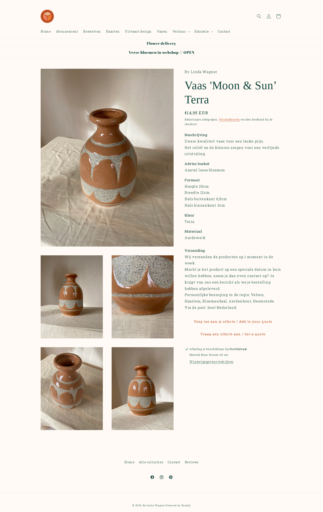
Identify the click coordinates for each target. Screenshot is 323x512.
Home (129, 462)
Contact (174, 462)
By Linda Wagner (154, 505)
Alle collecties (151, 462)
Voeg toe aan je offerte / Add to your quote (233, 321)
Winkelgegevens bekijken (211, 361)
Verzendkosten (229, 119)
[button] (181, 31)
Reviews (192, 462)
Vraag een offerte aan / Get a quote (232, 334)
